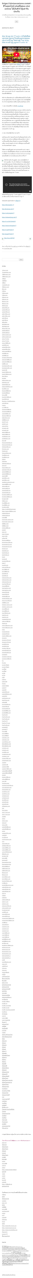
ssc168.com (5, 837)
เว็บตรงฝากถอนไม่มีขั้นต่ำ (8, 1109)
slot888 (4, 1157)
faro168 (4, 440)
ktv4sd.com (5, 548)
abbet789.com (5, 307)
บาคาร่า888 (5, 1018)
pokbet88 (4, 702)
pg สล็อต (4, 669)
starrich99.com (5, 843)
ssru (3, 841)
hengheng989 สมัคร (21, 1249)
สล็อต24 (4, 1043)
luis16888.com (5, 569)
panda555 (4, 654)
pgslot (3, 1161)
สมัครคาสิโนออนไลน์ (7, 1034)
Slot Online (5, 810)
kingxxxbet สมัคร (24, 1251)
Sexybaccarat (5, 783)
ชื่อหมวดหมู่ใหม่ (6, 978)
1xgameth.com (5, 285)
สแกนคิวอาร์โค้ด (6, 1090)
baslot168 (4, 370)
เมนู (16, 21)
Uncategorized (6, 910)
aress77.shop (5, 339)
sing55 (28, 1255)
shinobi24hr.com (6, 789)
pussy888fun (5, 733)
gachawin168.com (6, 469)
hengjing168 (5, 499)
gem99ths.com (5, 478)
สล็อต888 (4, 1053)
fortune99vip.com (6, 453)
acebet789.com (6, 310)
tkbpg (25, 1256)
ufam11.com (5, 901)
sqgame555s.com (6, 833)
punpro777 (5, 1234)
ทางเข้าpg (20, 106)
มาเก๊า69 (4, 1030)
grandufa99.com (6, 490)
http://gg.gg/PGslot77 (8, 234)
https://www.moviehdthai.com (9, 1230)
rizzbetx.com (5, 748)
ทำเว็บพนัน (4, 1014)
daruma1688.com (6, 415)
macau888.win (5, 586)
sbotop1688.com (6, 777)
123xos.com (5, 270)
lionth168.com (5, 553)
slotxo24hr (4, 825)
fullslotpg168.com (6, 463)
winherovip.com (6, 947)
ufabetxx (4, 897)
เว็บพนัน (4, 1111)
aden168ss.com (6, 314)
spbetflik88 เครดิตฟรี (13, 1256)
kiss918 (4, 1180)
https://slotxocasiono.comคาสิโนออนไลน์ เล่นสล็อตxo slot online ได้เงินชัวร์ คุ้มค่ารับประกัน (16, 7)
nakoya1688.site (6, 621)
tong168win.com (6, 877)
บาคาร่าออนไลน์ (6, 1020)
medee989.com (6, 596)
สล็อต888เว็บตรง (6, 1055)
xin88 (3, 960)
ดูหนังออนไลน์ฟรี (6, 989)
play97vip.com (5, 700)
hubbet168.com (6, 513)
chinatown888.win (6, 409)
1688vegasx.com (6, 274)
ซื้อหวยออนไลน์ (6, 1236)
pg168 (3, 673)
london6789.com (6, 561)
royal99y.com (5, 752)
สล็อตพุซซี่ (4, 1066)
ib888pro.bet (5, 523)
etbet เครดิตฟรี (21, 1248)
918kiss (4, 1194)
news (3, 629)
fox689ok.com (5, 455)
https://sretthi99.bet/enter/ (9, 509)
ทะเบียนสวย (5, 999)
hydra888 (4, 517)
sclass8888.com (6, 779)
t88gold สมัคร (21, 1256)
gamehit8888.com (6, 472)
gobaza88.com (5, 486)
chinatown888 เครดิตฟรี (7, 1248)
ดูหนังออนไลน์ (5, 987)
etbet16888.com (6, 432)
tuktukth (28, 1256)
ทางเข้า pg (14, 246)
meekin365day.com (7, 598)
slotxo (3, 818)
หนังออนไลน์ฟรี (6, 1095)
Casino (4, 405)
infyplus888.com (6, 528)
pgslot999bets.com (7, 694)
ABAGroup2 (5, 305)
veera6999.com (6, 914)
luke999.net (5, 573)
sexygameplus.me (6, 787)
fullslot (4, 459)
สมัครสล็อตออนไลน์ (7, 1036)
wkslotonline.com (6, 951)
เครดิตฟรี (4, 1105)
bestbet (4, 378)
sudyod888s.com (6, 847)
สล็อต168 (4, 1041)
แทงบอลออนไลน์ (6, 1126)
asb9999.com (5, 345)
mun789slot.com (6, 613)
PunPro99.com (5, 725)
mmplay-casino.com (7, 604)
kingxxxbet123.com (7, 544)
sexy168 (4, 781)
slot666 (4, 816)
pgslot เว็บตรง (5, 685)
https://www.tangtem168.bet (9, 1169)
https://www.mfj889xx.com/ (9, 511)
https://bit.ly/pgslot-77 (8, 205)
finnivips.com (5, 449)
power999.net (5, 706)
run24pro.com (5, 756)
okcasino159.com (6, 640)
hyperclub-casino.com (7, 519)
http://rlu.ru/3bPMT (9, 238)
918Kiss (4, 291)
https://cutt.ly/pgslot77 (8, 213)
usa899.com (5, 912)
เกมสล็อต (4, 1103)
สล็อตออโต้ (4, 1074)
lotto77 (4, 563)
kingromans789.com (7, 542)
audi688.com (5, 353)
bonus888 (4, 395)
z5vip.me (4, 968)
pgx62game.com (6, 698)
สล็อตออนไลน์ (5, 1072)
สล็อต (3, 1039)
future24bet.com (6, 467)
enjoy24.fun (5, 426)
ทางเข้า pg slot (5, 1007)
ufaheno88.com (6, 899)
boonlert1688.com (6, 397)
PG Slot (4, 663)
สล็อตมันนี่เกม (5, 1068)
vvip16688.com (5, 933)
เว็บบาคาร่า (4, 1232)
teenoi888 (4, 858)
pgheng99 (4, 681)
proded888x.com (6, 710)
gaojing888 (5, 476)
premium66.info (6, 708)
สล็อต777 (19, 64)
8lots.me (4, 289)
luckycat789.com (6, 567)
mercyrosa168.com (7, 600)
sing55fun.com (5, 791)
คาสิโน (3, 974)
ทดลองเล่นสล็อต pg (6, 997)
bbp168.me (5, 376)
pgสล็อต (12, 1255)
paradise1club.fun (6, 656)
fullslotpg (4, 461)
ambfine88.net (5, 330)
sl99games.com (6, 806)
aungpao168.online (7, 357)
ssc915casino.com (6, 839)
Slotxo (6, 1256)
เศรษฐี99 (4, 1124)
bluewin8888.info (6, 391)
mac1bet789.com (6, 584)
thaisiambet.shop (6, 862)
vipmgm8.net (5, 924)
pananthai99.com (6, 650)
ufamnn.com (5, 904)
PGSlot (4, 683)
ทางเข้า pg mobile (6, 1005)
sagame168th (5, 766)
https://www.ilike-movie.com (9, 1226)
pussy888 (4, 1163)
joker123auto (5, 534)
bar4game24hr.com (7, 366)
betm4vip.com (5, 382)
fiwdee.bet (5, 451)
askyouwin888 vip (6, 351)
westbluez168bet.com (7, 945)
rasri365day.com (6, 742)
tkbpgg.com (5, 872)
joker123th (4, 536)
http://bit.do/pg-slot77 (8, 209)
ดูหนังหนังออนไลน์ (6, 985)
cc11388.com (5, 407)
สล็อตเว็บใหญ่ (5, 1084)
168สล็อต (4, 280)
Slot (3, 808)
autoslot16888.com (7, 359)
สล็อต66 (4, 1049)
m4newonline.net (6, 582)
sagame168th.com (6, 769)
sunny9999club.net (7, 852)
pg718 (3, 675)
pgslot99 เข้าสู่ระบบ (6, 1255)
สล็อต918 (4, 1057)
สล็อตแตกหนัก (5, 1086)
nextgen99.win (5, 631)
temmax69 (4, 860)
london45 (4, 559)
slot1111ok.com (6, 812)
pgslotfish (4, 696)
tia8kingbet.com (6, 868)
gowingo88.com (6, 488)
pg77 (3, 1215)
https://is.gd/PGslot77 (8, 230)
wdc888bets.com (6, 939)
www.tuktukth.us (6, 955)
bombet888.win (6, 393)
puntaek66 (5, 727)
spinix (3, 831)
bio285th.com (5, 388)
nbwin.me (4, 623)
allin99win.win (5, 324)
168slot (4, 278)
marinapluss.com (6, 588)
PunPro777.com (6, 723)
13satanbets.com (6, 272)
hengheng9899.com (7, 494)
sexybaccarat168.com (7, 785)
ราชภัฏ (4, 1032)
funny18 (4, 465)
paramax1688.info (6, 658)
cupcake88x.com (6, 413)
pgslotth (4, 1182)
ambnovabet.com (6, 334)
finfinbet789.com (6, 447)
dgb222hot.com (6, 418)
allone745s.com (6, 328)
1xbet (3, 1174)
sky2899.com (5, 800)
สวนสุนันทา (5, 1088)
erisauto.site (5, 428)
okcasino (4, 638)
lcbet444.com (5, 550)
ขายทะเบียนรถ (5, 972)
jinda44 (4, 1153)
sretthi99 (4, 835)
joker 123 (4, 1203)
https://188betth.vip (7, 1184)
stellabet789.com (6, 845)
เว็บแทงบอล (5, 1122)
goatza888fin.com (6, 484)
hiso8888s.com (6, 503)
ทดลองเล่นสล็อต (6, 995)
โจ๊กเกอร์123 (5, 1128)
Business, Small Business (8, 401)
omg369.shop (5, 644)
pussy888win (5, 735)
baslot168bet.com (6, 372)
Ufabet (4, 895)
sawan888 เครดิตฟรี (7, 771)
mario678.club (5, 592)
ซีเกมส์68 (4, 980)
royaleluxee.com (6, 754)
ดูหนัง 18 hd (5, 982)
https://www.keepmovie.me (9, 1228)
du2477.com (5, 422)
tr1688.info (4, 883)
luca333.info (5, 565)
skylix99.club (5, 802)
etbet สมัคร (14, 1248)
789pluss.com (5, 287)
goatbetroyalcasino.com (8, 482)
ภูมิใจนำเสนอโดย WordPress (8, 1275)
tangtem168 (5, 856)
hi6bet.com (5, 501)
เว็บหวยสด (4, 1120)
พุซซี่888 (4, 1026)
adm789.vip (5, 318)
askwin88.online (6, 347)
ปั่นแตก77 (4, 1022)
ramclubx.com (5, 737)
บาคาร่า (4, 1016)
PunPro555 (5, 715)
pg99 (3, 677)
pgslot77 (4, 688)
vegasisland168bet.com (8, 918)
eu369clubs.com (6, 436)
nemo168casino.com (7, 625)
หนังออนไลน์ (5, 1093)
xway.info (4, 964)
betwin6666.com (6, 384)
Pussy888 (4, 731)
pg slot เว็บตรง (5, 665)
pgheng (4, 679)
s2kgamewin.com (6, 760)
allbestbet (4, 322)
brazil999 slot (5, 399)
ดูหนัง (3, 1196)
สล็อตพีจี (4, 1063)
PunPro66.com (5, 719)
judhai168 (4, 538)
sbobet (4, 775)
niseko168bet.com (6, 636)
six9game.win (5, 796)
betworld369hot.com (7, 386)
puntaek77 (5, 729)
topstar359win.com (7, 881)
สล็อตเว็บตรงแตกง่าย (7, 1082)
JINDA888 (4, 1159)
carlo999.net (5, 403)
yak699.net (5, 966)
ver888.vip (4, 922)
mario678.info (5, 594)
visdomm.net (5, 928)
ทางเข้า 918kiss (6, 1001)
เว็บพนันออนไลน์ (6, 1113)
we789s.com (5, 943)
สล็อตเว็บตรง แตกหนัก (7, 1080)
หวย (3, 1097)
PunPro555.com (6, 717)
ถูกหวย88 (4, 993)
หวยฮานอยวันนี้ (6, 1099)
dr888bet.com (5, 420)
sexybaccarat (5, 1211)
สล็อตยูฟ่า (4, 1070)
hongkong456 (5, 507)
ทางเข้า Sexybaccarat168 (8, 1009)
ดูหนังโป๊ (4, 1172)
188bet (4, 283)
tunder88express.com (7, 885)
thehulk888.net (6, 866)
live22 (3, 557)
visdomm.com (5, 926)
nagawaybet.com (6, 619)
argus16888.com (6, 343)
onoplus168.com (6, 648)
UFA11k (4, 893)
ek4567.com (5, 424)
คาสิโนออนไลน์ (6, 976)
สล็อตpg (4, 1059)
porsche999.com (6, 704)
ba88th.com (5, 364)
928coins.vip (5, 297)
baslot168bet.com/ (7, 374)
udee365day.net (6, 889)
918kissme (4, 295)
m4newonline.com (6, 577)
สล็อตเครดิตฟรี (5, 1076)
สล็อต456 (4, 1045)
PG (3, 661)
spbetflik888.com (6, 827)
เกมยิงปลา (4, 1101)
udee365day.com (6, 887)
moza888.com (5, 609)
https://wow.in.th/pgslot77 (9, 225)
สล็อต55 (4, 1047)
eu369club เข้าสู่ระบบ (7, 1249)
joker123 (4, 1142)
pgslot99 (4, 690)
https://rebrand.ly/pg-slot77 (9, 217)
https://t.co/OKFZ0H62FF (9, 221)
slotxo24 (4, 823)
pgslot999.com (5, 692)
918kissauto (5, 293)
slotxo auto (5, 820)
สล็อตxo (4, 1061)
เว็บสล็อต (4, 1115)
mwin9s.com (5, 615)
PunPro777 (5, 721)
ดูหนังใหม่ (4, 991)
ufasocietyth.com (6, 908)
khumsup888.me (6, 540)
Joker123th (17, 1251)
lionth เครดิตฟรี (5, 1253)
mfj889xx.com (5, 602)
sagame (4, 762)
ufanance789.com (6, 906)
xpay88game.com (6, 962)
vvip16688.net (5, 935)
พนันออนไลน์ (5, 1024)
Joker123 (4, 532)
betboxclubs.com (6, 380)
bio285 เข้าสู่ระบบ (18, 1246)
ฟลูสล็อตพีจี (5, 1028)
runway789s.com (6, 758)
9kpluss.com (5, 301)
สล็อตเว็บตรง (5, 1078)
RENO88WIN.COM (6, 744)
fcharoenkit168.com (7, 442)
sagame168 (5, 764)
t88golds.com (5, 854)
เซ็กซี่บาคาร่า (5, 1107)
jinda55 (4, 530)
